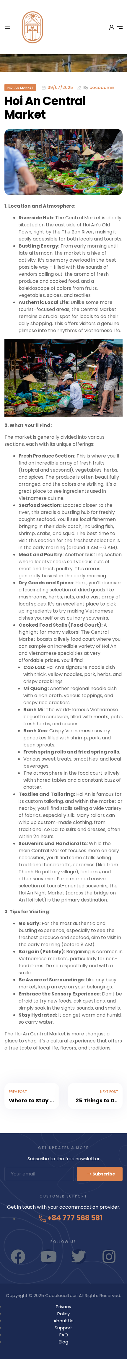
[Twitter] (78, 1256)
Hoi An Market (20, 87)
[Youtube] (48, 1256)
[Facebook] (18, 1256)
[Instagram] (109, 1256)
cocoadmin (101, 88)
